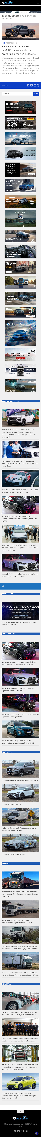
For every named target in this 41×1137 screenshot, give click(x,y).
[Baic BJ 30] (20, 113)
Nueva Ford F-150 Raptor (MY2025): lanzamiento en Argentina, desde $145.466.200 (19, 50)
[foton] (20, 12)
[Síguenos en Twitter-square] (31, 85)
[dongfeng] (20, 144)
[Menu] (38, 2)
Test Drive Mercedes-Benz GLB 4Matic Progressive (20, 780)
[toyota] (20, 304)
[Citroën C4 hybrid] (20, 392)
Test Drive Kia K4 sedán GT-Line (13, 854)
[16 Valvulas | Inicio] (9, 2)
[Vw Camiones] (20, 289)
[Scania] (20, 258)
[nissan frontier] (20, 361)
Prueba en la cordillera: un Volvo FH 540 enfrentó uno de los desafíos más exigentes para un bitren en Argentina (20, 894)
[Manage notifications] (36, 1133)
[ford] (20, 227)
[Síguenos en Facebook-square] (28, 85)
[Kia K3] (20, 192)
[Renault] (20, 317)
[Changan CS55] (20, 160)
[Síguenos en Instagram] (38, 85)
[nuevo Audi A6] (20, 176)
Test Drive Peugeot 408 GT (11, 804)
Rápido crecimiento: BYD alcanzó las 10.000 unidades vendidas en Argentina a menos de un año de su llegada (20, 547)
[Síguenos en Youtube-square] (35, 85)
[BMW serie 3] (20, 345)
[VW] (20, 207)
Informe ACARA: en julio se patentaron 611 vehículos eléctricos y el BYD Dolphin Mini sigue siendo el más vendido (19, 1095)
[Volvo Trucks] (20, 376)
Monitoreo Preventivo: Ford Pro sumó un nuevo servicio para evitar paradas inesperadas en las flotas (20, 463)
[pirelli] (20, 129)
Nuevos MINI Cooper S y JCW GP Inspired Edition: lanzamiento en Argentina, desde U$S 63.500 (19, 518)
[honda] (20, 242)
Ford (3, 43)
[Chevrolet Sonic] (20, 273)
